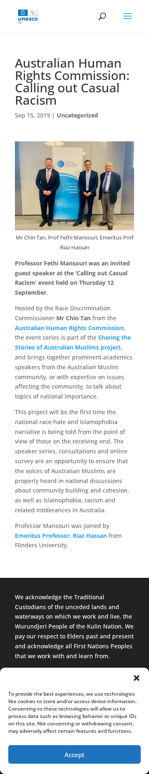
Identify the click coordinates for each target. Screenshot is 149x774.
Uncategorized (77, 115)
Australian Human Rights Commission (69, 328)
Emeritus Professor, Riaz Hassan (61, 535)
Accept (74, 755)
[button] (136, 678)
